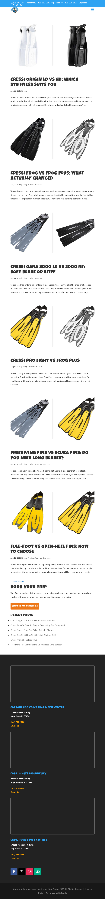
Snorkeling (47, 464)
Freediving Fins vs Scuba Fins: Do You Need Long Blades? (36, 644)
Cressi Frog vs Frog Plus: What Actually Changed (33, 630)
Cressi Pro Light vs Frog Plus (45, 361)
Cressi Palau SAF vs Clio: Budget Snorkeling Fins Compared (38, 625)
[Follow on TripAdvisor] (37, 871)
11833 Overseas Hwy (20, 712)
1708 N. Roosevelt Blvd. (22, 844)
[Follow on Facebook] (14, 871)
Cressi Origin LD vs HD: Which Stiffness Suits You (33, 620)
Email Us (15, 725)
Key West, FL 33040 (20, 848)
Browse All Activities (25, 606)
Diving (24, 91)
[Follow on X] (21, 871)
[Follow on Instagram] (29, 871)
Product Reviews (35, 184)
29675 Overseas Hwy (20, 778)
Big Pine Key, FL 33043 (21, 782)
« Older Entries (17, 581)
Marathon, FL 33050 (20, 716)
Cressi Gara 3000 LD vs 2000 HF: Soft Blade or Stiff (33, 635)
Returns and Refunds (56, 893)
